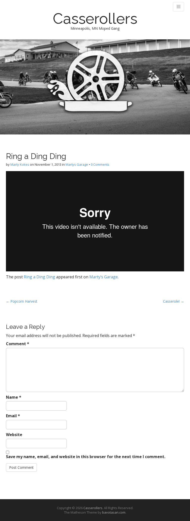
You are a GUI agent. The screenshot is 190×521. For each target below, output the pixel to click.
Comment (17, 343)
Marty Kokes (19, 164)
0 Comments (100, 164)
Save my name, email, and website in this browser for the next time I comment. (85, 456)
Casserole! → (173, 301)
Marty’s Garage (103, 277)
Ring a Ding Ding (39, 277)
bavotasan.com (113, 512)
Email (13, 415)
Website (14, 434)
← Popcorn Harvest (21, 301)
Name (13, 397)
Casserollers (95, 18)
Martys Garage (77, 164)
